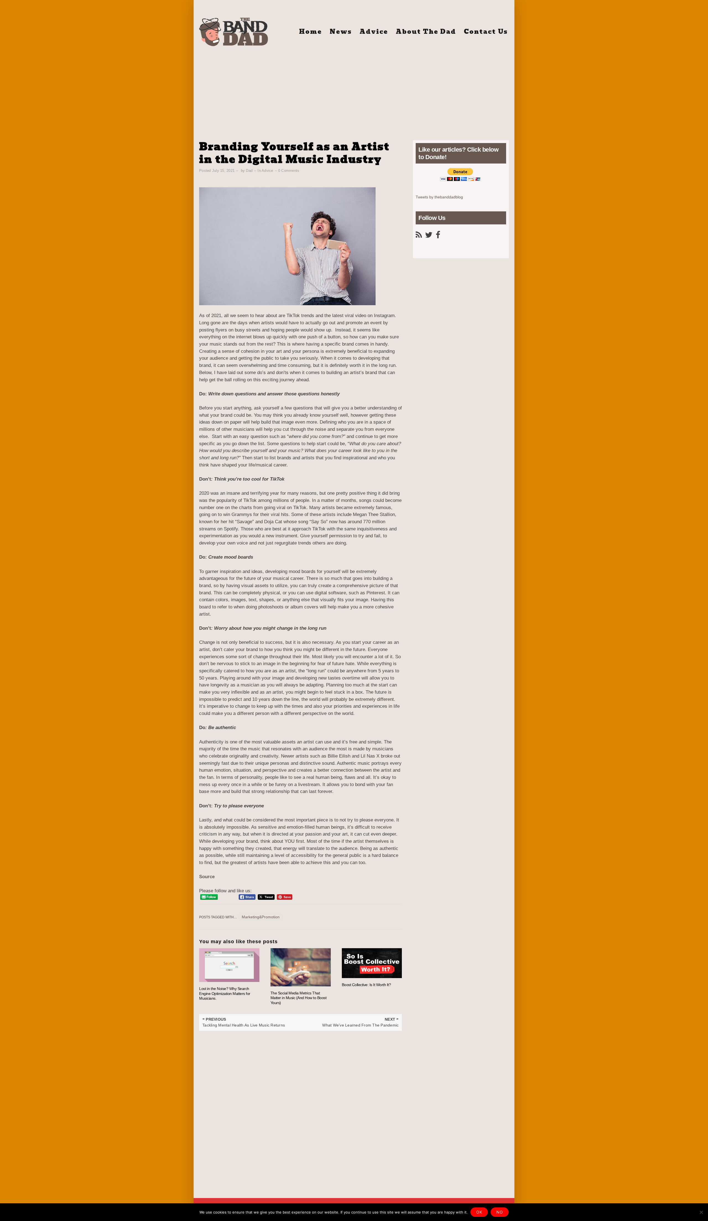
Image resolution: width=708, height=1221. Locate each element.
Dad (249, 170)
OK (479, 1212)
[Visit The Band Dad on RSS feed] (419, 236)
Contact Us (486, 32)
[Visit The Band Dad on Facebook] (438, 236)
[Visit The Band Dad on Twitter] (429, 236)
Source (207, 876)
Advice (374, 32)
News (341, 32)
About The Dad (426, 32)
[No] (701, 1212)
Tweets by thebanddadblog (439, 197)
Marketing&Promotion (261, 917)
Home (310, 32)
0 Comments (289, 170)
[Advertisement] (354, 90)
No (499, 1212)
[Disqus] (300, 1100)
